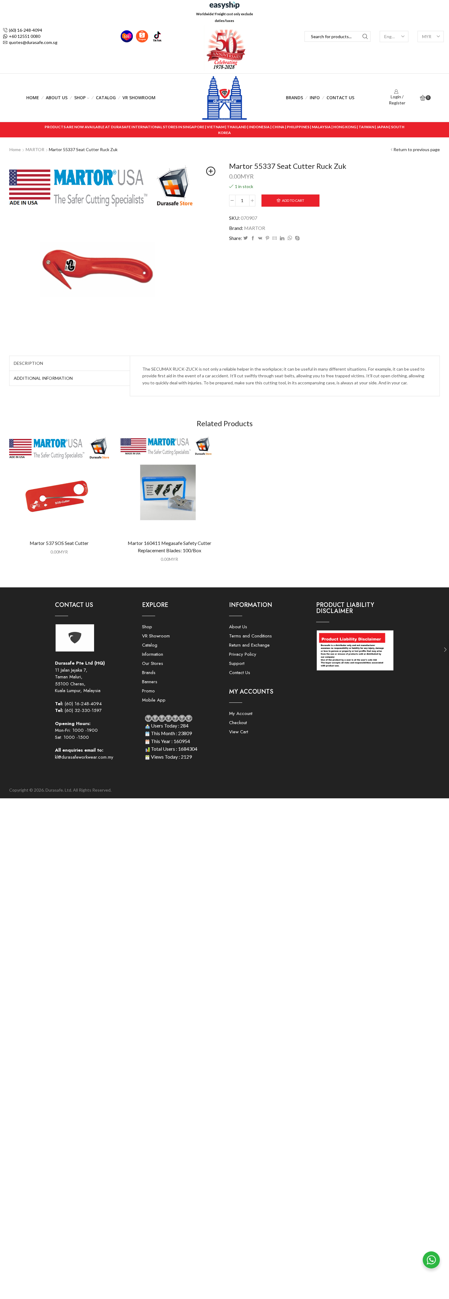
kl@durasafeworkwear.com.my (84, 757)
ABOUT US (57, 97)
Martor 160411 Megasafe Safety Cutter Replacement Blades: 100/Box (169, 546)
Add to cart (293, 200)
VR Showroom (138, 97)
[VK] (260, 238)
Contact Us (340, 97)
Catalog (106, 97)
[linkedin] (282, 238)
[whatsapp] (290, 238)
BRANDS (294, 97)
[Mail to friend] (274, 238)
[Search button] (365, 36)
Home (32, 97)
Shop (80, 97)
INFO (315, 97)
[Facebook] (253, 238)
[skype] (297, 238)
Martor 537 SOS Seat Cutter (59, 543)
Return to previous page (416, 149)
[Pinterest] (267, 238)
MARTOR (35, 149)
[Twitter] (245, 238)
